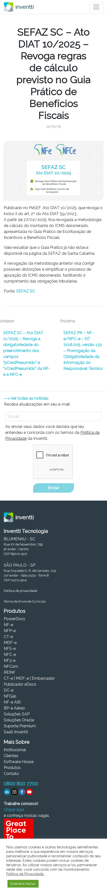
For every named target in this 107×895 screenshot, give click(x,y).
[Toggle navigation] (96, 7)
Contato (11, 773)
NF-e (8, 624)
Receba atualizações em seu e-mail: (37, 404)
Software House (19, 761)
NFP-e (10, 630)
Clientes (11, 755)
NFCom (11, 666)
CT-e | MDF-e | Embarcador (29, 678)
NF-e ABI (12, 702)
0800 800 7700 (21, 784)
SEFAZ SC (25, 291)
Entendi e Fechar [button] (23, 884)
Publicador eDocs (20, 684)
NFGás (10, 696)
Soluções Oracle (19, 720)
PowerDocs (14, 618)
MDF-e (10, 642)
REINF (9, 672)
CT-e (8, 636)
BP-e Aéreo (14, 708)
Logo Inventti (19, 7)
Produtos (12, 767)
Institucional (15, 749)
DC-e (8, 690)
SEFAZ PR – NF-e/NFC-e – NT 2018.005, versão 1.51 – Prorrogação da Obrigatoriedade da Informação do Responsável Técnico (83, 350)
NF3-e (9, 660)
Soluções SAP (17, 714)
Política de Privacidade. (25, 874)
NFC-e (10, 654)
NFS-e (10, 648)
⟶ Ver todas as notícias (26, 398)
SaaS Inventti (16, 732)
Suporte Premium (20, 726)
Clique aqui (14, 809)
